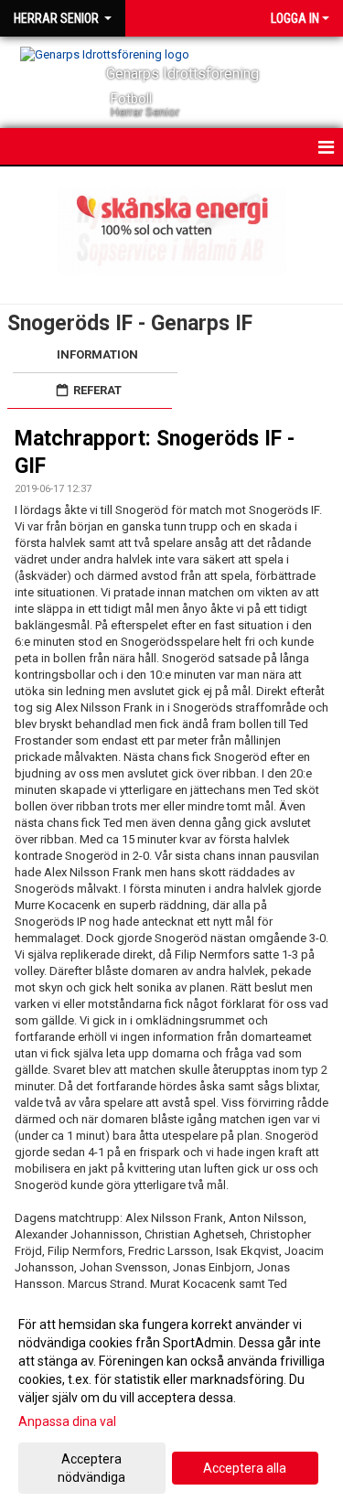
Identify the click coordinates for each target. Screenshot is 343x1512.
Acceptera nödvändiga (91, 1468)
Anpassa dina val (67, 1421)
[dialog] (171, 1400)
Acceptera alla (244, 1468)
